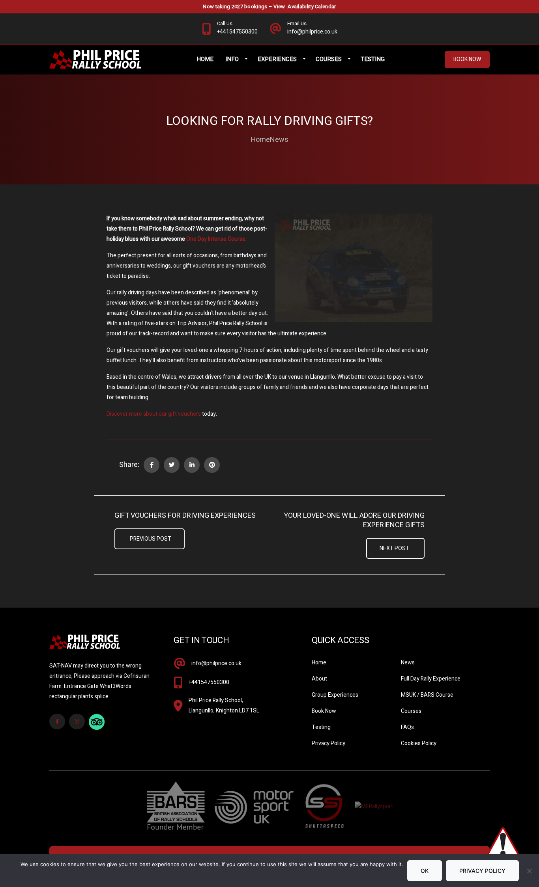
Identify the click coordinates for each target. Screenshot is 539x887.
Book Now (467, 59)
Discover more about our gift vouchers (154, 414)
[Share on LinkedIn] (192, 465)
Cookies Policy (418, 743)
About (319, 679)
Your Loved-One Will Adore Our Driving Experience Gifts (354, 520)
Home (205, 59)
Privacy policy (482, 870)
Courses (329, 59)
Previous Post (150, 539)
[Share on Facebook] (151, 465)
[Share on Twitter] (172, 465)
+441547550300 (209, 682)
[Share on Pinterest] (212, 465)
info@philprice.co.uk (216, 663)
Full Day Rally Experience (430, 679)
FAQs (407, 727)
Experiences (277, 59)
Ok (425, 870)
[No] (529, 871)
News (279, 140)
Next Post (394, 548)
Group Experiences (335, 695)
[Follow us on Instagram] (77, 721)
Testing (373, 59)
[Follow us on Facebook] (57, 721)
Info (232, 59)
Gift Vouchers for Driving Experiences (185, 516)
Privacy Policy (328, 743)
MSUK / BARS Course (427, 695)
